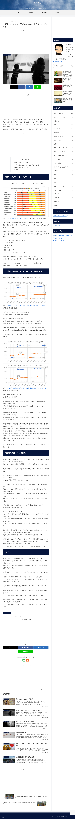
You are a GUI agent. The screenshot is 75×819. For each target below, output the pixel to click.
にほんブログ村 (58, 240)
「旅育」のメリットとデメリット (22, 162)
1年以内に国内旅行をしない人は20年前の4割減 (26, 165)
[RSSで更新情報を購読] (27, 660)
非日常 (25, 616)
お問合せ (56, 226)
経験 (5, 616)
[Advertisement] (26, 41)
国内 (20, 616)
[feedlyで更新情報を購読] (23, 660)
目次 (23, 159)
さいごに (16, 169)
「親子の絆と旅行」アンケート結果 (17, 218)
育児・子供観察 (7, 613)
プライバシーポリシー (60, 216)
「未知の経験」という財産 (21, 167)
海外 (16, 616)
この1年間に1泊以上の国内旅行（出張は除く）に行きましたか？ (26, 305)
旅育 (9, 616)
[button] (72, 66)
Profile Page (56, 61)
